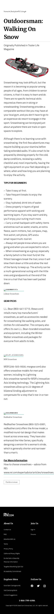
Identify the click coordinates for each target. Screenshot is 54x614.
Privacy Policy (8, 548)
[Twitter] (38, 586)
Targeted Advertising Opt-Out (13, 566)
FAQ (5, 534)
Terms (6, 544)
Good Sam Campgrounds (12, 585)
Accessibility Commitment (12, 571)
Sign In (33, 529)
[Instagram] (44, 586)
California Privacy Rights (12, 553)
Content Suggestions (10, 595)
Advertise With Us (9, 539)
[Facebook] (32, 586)
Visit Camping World (10, 590)
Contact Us (7, 529)
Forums (33, 534)
